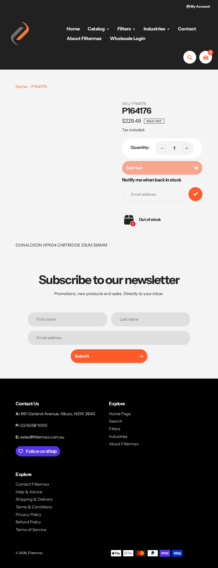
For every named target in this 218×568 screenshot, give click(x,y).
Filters (114, 428)
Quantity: (140, 147)
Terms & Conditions (34, 506)
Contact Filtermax (32, 484)
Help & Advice (29, 491)
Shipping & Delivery (34, 499)
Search (115, 421)
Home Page (120, 413)
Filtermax (35, 553)
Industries (118, 436)
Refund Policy (28, 522)
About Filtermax (124, 443)
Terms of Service (31, 529)
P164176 (39, 86)
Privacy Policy (28, 514)
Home (21, 86)
